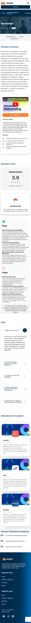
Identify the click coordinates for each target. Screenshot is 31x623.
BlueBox (6, 510)
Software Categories (7, 579)
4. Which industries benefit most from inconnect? (11, 389)
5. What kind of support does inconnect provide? (13, 401)
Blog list (4, 585)
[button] (28, 3)
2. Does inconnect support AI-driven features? (10, 363)
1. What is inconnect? (11, 330)
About (3, 576)
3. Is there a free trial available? (11, 376)
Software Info (10, 36)
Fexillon (6, 440)
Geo (4, 475)
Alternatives (15, 38)
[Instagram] (8, 616)
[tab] (15, 330)
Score (21, 36)
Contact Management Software (13, 13)
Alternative (4, 582)
